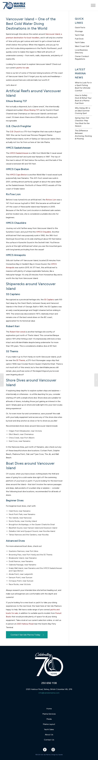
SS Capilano (49, 299)
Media (49, 719)
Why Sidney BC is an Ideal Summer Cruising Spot (82, 110)
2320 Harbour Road (25, 624)
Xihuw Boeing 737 (31, 110)
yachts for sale (22, 68)
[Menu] (92, 5)
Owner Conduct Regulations (82, 57)
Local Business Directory (81, 51)
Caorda (60, 754)
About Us (49, 734)
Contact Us (49, 740)
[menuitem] (92, 5)
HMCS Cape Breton (18, 174)
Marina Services (49, 714)
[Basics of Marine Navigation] (2, 380)
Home (49, 708)
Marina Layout (49, 724)
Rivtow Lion (51, 199)
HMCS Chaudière (43, 232)
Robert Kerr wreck (17, 332)
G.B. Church (15, 131)
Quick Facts (80, 27)
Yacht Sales (80, 42)
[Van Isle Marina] (14, 6)
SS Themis (20, 360)
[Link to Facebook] (45, 749)
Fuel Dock (79, 39)
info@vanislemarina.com (49, 693)
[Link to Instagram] (53, 749)
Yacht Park (79, 35)
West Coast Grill (82, 46)
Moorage (79, 31)
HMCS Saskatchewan (19, 153)
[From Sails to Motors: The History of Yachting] (96, 380)
